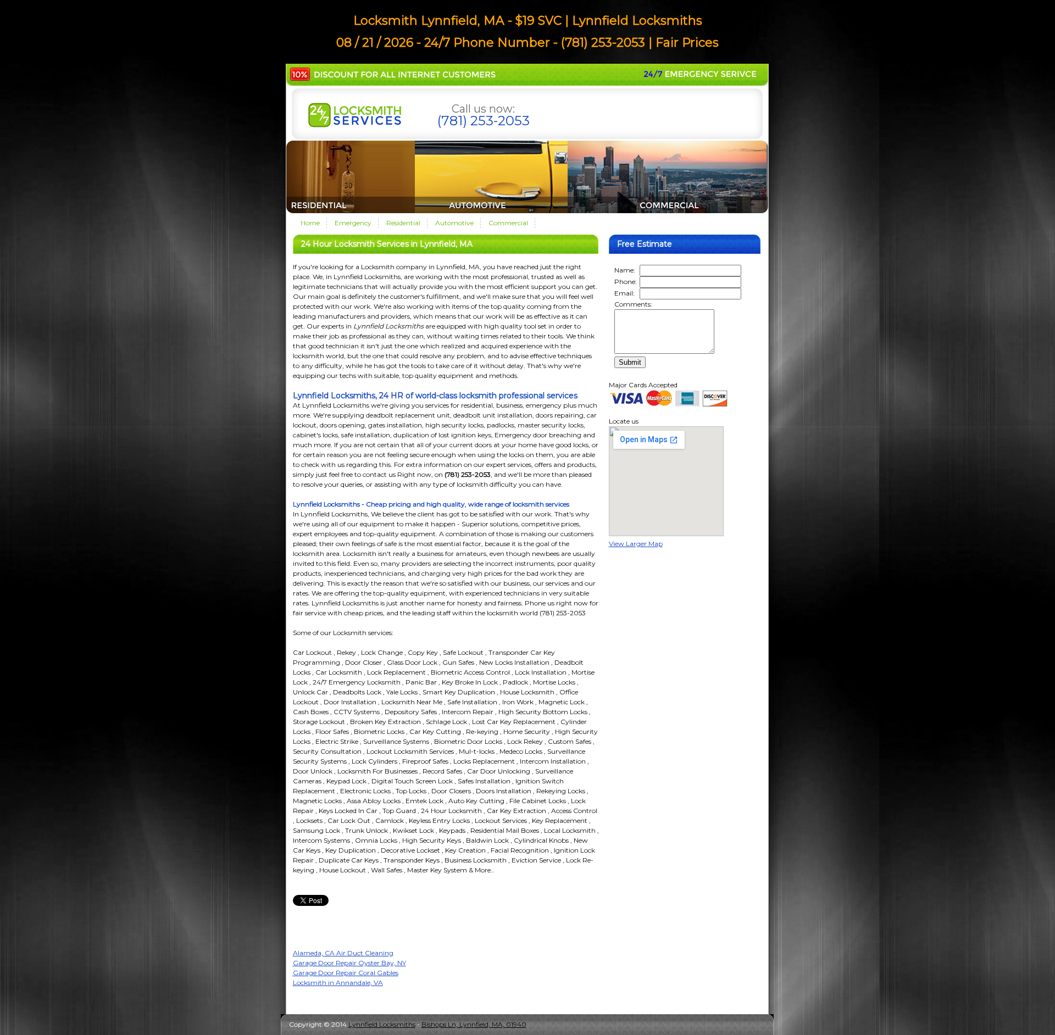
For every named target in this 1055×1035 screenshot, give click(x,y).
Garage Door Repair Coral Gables (345, 973)
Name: (624, 270)
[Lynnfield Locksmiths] (354, 125)
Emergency (353, 223)
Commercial (508, 223)
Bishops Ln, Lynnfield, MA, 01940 (473, 1024)
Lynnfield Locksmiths (381, 1024)
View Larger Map (636, 543)
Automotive (454, 223)
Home (310, 223)
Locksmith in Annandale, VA (338, 982)
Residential (403, 223)
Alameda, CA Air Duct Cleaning (343, 953)
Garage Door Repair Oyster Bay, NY (349, 963)
